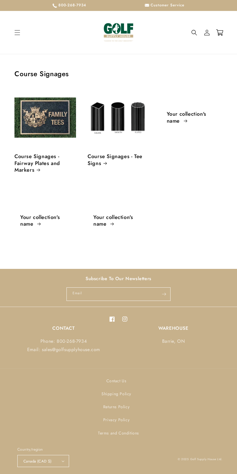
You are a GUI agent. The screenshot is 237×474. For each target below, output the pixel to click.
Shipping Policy (116, 394)
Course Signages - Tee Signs (115, 160)
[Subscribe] (164, 294)
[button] (17, 32)
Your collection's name (186, 117)
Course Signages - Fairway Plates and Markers (37, 163)
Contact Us (116, 381)
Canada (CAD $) (37, 461)
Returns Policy (116, 407)
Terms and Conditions (118, 433)
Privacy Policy (116, 420)
